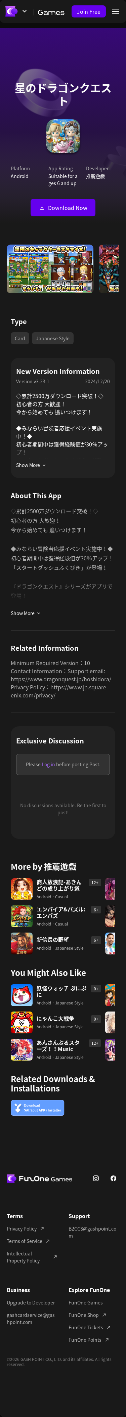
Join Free (88, 11)
